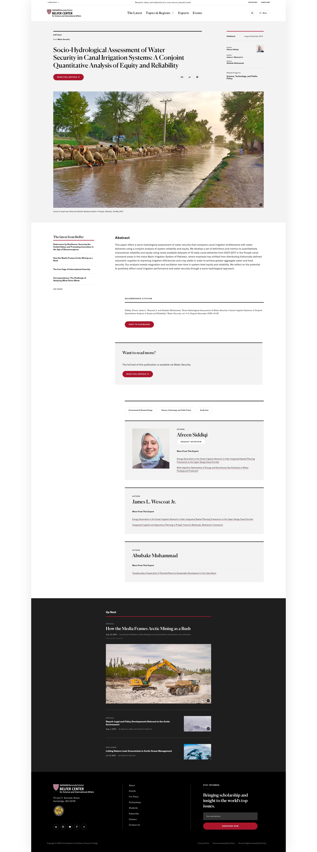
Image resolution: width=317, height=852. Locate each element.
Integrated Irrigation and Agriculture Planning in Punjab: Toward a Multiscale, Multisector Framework (177, 525)
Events (132, 791)
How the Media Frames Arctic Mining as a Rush (148, 628)
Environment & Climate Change (140, 410)
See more (58, 289)
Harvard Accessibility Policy (224, 843)
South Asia (204, 410)
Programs (252, 2)
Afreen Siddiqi (233, 49)
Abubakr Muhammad (235, 63)
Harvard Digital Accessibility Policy (252, 843)
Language (52, 2)
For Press (133, 796)
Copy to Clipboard (139, 324)
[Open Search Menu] (252, 13)
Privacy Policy (203, 843)
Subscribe (265, 2)
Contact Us (134, 824)
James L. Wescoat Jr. (235, 57)
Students (133, 807)
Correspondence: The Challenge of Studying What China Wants (69, 279)
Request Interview (191, 442)
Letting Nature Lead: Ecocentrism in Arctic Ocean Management (139, 751)
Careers (133, 819)
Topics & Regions (160, 13)
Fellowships (135, 802)
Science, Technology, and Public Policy (242, 77)
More (265, 13)
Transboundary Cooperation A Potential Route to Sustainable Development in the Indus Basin (174, 573)
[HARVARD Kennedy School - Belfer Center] (64, 13)
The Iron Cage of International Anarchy (71, 269)
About (132, 785)
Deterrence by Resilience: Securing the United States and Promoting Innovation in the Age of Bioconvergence (73, 247)
